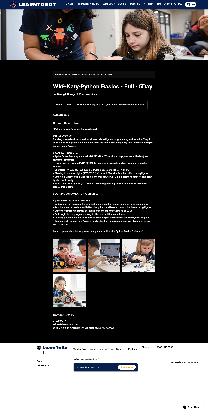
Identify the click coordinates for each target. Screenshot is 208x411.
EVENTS (135, 4)
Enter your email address (85, 359)
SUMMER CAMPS (88, 4)
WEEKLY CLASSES (114, 4)
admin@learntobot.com (185, 362)
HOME (69, 4)
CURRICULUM (152, 4)
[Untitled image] (69, 255)
